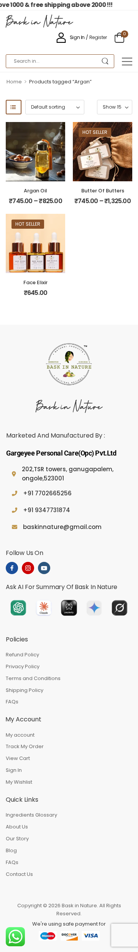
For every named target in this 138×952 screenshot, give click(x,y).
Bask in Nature (39, 23)
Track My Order (25, 746)
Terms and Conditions (33, 678)
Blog (11, 850)
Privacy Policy (22, 666)
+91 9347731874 (46, 510)
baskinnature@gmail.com (62, 527)
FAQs (12, 701)
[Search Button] (105, 61)
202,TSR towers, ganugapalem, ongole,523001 (67, 473)
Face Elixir (35, 282)
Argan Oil (35, 190)
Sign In (14, 770)
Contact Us (19, 874)
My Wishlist (19, 782)
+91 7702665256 (47, 493)
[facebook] (12, 568)
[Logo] (69, 365)
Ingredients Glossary (31, 815)
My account (20, 735)
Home (14, 81)
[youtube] (44, 568)
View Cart (18, 758)
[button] (127, 61)
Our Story (17, 838)
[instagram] (28, 568)
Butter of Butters (102, 190)
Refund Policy (22, 654)
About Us (17, 826)
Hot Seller (94, 132)
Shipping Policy (24, 690)
